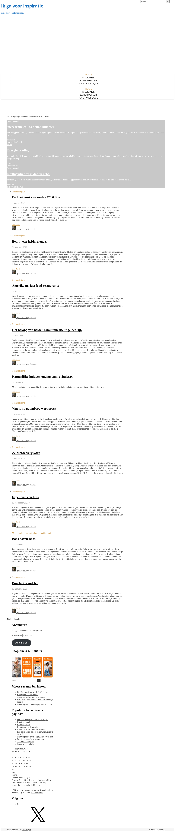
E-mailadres (17, 635)
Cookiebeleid (37, 792)
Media (15, 533)
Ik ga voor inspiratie (22, 6)
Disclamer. (88, 77)
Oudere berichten (14, 619)
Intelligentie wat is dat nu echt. (28, 174)
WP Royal (26, 829)
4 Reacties (32, 364)
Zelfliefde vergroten (26, 453)
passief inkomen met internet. (38, 533)
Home (88, 74)
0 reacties (32, 229)
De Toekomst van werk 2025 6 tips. (36, 197)
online (21, 533)
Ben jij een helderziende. (29, 241)
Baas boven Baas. (24, 539)
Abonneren (21, 642)
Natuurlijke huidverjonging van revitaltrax (42, 376)
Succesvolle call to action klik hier (30, 127)
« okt (14, 772)
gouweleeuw (22, 229)
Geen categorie (13, 121)
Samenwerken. (88, 80)
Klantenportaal (23, 722)
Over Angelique (88, 83)
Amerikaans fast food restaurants (35, 285)
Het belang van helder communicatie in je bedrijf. (47, 330)
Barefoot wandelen (25, 583)
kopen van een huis (25, 497)
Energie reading (18, 150)
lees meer (11, 140)
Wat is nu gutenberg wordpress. (34, 408)
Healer (9, 144)
